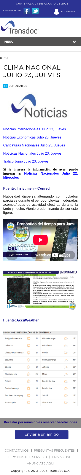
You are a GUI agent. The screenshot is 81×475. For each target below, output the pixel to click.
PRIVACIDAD (62, 457)
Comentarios (15, 86)
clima (4, 57)
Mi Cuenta (68, 12)
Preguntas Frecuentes (55, 450)
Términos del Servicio (28, 457)
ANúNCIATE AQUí (40, 463)
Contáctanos (17, 450)
